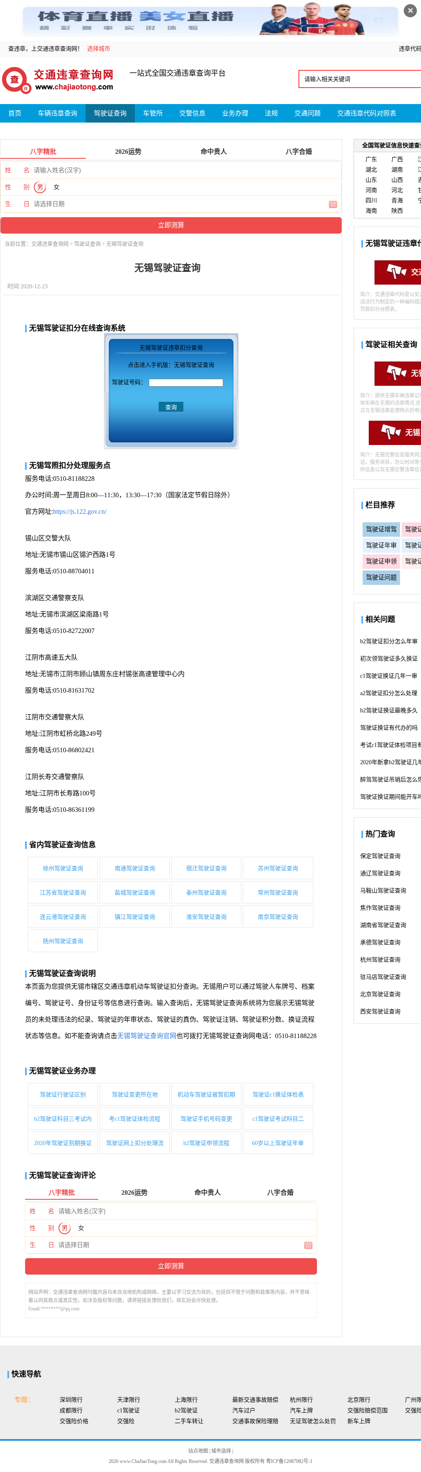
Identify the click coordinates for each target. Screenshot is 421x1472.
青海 (397, 200)
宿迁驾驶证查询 (206, 868)
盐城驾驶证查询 (135, 893)
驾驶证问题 (381, 577)
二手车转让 (189, 1421)
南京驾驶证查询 (278, 917)
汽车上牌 (301, 1410)
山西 (397, 180)
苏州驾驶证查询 (278, 868)
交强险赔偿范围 (367, 1410)
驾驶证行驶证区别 (63, 1095)
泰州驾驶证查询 (206, 893)
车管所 (153, 113)
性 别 (17, 187)
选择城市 (98, 49)
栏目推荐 (380, 505)
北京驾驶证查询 (380, 994)
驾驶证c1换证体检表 (278, 1095)
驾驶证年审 (381, 545)
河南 (371, 190)
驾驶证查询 (110, 113)
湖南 (397, 170)
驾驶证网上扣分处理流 (135, 1143)
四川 (371, 200)
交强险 (125, 1421)
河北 (397, 190)
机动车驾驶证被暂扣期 (206, 1095)
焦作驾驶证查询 (380, 908)
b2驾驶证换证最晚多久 (389, 710)
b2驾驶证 (186, 1410)
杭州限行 (301, 1400)
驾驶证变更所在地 (135, 1095)
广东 (371, 159)
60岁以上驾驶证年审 (278, 1143)
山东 (371, 180)
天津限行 (128, 1400)
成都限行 (71, 1410)
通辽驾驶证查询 (380, 873)
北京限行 (358, 1400)
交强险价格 (74, 1421)
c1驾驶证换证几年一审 (388, 676)
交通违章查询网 (50, 244)
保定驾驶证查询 (380, 856)
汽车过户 (243, 1410)
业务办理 (235, 113)
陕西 (397, 211)
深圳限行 (71, 1400)
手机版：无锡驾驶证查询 (182, 365)
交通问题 (307, 113)
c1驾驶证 (128, 1410)
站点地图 (198, 1451)
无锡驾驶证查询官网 (146, 1035)
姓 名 (17, 170)
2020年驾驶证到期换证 (63, 1143)
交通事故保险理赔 (255, 1421)
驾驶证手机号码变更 (206, 1119)
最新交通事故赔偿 (255, 1400)
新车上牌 (358, 1421)
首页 (14, 113)
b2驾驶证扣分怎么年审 (389, 641)
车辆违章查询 (57, 113)
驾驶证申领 (381, 561)
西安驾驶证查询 (380, 1011)
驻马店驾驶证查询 (383, 977)
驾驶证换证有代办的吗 (389, 728)
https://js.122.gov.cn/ (79, 511)
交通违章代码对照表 (366, 113)
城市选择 (221, 1451)
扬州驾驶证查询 (63, 941)
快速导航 (26, 1374)
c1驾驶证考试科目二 (278, 1119)
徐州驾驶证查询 (63, 868)
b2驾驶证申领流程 (206, 1143)
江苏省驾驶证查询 (63, 893)
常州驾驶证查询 (278, 893)
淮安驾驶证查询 (206, 917)
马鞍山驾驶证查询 (383, 891)
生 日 (17, 204)
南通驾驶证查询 (135, 868)
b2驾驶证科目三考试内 (63, 1119)
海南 (371, 211)
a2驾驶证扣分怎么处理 (388, 693)
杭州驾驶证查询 (380, 960)
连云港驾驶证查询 (63, 917)
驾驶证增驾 (381, 529)
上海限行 (186, 1400)
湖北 (371, 170)
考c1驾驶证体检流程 (134, 1119)
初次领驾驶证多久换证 (389, 659)
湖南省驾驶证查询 (383, 925)
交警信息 (192, 113)
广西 (397, 159)
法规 (271, 113)
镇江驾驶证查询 (135, 917)
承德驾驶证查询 (380, 942)
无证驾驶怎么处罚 (313, 1421)
